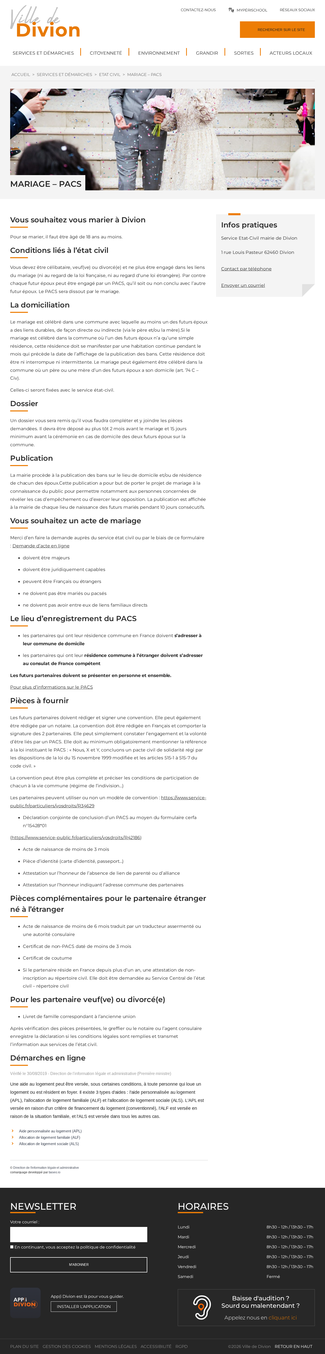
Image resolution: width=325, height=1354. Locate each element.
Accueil (20, 74)
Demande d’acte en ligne (41, 545)
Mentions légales (116, 1346)
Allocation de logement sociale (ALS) (49, 1144)
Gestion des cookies (67, 1346)
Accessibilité (156, 1346)
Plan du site (24, 1346)
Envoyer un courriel (243, 285)
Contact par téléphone (246, 268)
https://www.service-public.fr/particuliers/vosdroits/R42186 (76, 837)
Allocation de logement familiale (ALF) (49, 1137)
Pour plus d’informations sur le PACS (51, 687)
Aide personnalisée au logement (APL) (50, 1131)
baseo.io (54, 1172)
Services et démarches (64, 74)
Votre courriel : (24, 1222)
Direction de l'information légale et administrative (46, 1168)
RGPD (181, 1346)
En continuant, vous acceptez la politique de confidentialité (75, 1247)
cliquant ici (283, 1317)
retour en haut (293, 1346)
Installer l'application (84, 1306)
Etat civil (109, 74)
